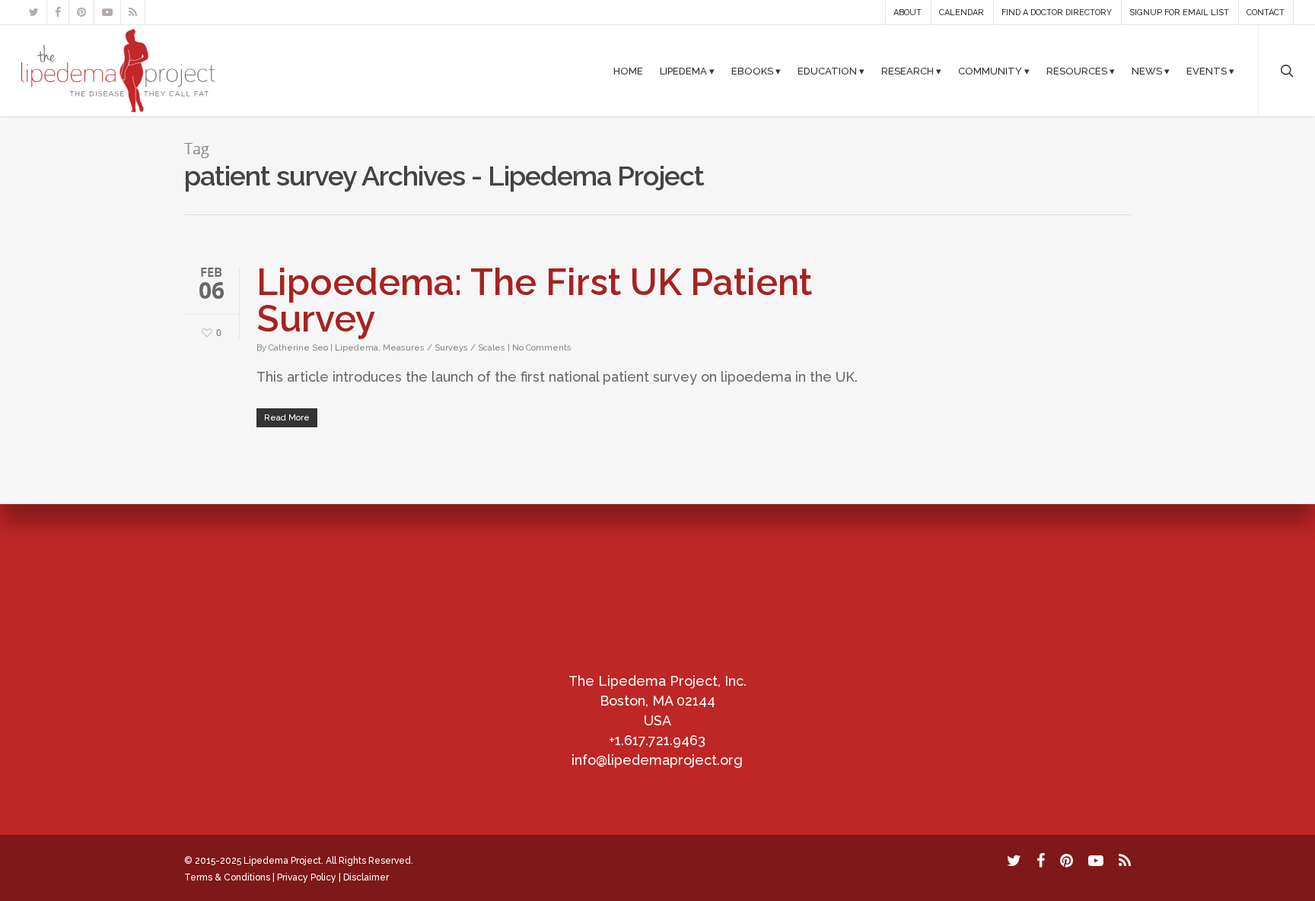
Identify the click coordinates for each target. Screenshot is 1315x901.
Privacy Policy (306, 877)
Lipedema (356, 348)
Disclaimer (366, 877)
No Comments (542, 348)
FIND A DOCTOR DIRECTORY (1056, 12)
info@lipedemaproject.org (657, 760)
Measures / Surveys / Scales (444, 348)
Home (628, 71)
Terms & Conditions (227, 877)
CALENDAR (961, 12)
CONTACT (1266, 12)
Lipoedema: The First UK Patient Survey (534, 300)
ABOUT (907, 12)
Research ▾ (911, 71)
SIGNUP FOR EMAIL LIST (1179, 12)
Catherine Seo (298, 348)
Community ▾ (994, 71)
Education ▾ (831, 71)
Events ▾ (1210, 71)
